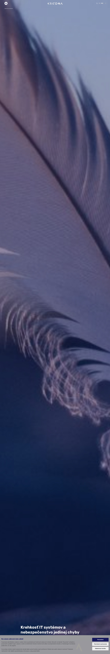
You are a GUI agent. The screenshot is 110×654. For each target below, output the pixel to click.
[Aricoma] (55, 3)
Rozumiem (100, 639)
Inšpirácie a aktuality (8, 8)
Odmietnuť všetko (100, 648)
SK (102, 3)
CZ (99, 3)
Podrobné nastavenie (100, 644)
